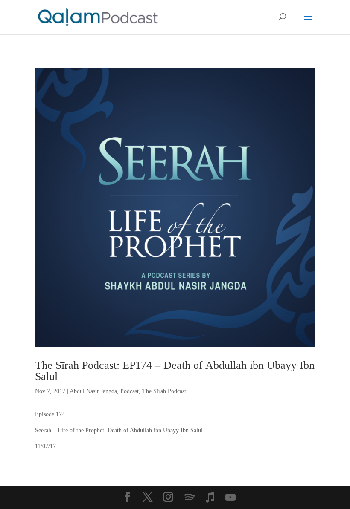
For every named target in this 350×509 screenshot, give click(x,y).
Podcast (129, 391)
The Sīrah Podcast (164, 391)
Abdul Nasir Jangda (93, 391)
